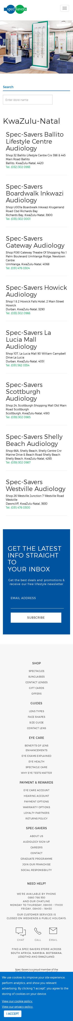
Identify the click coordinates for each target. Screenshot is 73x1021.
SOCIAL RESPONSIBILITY (36, 870)
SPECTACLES (36, 671)
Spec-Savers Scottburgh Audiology (24, 391)
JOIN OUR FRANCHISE (36, 864)
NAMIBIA (39, 953)
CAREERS (37, 847)
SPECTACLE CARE (36, 767)
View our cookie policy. (17, 1001)
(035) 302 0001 (21, 219)
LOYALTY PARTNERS (36, 812)
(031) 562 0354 (20, 365)
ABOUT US (36, 836)
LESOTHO (24, 956)
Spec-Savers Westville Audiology (35, 485)
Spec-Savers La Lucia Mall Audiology (28, 339)
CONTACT (37, 853)
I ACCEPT (12, 1013)
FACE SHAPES (36, 716)
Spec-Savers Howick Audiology (36, 291)
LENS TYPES (36, 711)
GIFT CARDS (36, 688)
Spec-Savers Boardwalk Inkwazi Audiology (35, 193)
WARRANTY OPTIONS (36, 807)
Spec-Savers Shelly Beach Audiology (34, 440)
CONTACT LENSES (37, 682)
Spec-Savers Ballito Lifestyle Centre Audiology (35, 140)
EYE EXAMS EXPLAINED (36, 755)
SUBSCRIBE (36, 617)
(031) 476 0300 (20, 507)
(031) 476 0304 (20, 268)
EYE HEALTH (37, 761)
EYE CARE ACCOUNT (36, 790)
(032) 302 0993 (20, 167)
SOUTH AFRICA (21, 953)
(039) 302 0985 (21, 417)
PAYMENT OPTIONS (36, 801)
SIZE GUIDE (36, 722)
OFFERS (36, 693)
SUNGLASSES (36, 676)
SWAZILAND (46, 956)
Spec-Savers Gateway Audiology (35, 241)
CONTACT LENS (36, 728)
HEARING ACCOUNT (36, 795)
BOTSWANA (54, 953)
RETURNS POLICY (36, 818)
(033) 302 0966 (20, 313)
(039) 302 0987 (21, 462)
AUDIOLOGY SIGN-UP (36, 841)
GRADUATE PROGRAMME (37, 858)
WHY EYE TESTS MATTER (36, 772)
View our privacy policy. (17, 1006)
